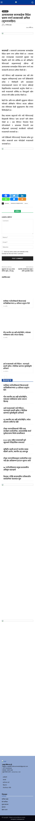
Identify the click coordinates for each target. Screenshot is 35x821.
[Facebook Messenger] (14, 199)
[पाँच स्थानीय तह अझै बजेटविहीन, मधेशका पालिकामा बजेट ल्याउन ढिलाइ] (17, 320)
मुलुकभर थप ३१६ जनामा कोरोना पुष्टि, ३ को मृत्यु (8, 270)
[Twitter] (14, 195)
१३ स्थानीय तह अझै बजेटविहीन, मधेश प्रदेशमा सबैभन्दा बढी (17, 421)
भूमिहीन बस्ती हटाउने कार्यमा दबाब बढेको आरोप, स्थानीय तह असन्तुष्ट (15, 450)
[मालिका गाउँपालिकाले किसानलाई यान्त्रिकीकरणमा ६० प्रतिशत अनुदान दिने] (17, 289)
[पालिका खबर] (3, 25)
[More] (22, 199)
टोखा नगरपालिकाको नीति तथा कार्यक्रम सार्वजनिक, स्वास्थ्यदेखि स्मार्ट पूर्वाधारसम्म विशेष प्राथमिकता (17, 431)
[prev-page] (3, 377)
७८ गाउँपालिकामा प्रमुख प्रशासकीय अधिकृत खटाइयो (16, 468)
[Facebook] (6, 195)
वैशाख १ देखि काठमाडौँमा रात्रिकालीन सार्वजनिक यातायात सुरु (17, 477)
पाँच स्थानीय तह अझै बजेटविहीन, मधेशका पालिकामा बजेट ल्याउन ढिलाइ (17, 333)
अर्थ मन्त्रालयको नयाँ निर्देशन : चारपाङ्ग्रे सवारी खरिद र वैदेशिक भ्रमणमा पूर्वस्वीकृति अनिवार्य (17, 366)
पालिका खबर (8, 25)
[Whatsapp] (6, 199)
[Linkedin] (22, 195)
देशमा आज (5, 11)
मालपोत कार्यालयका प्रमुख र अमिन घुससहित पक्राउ (25, 270)
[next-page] (6, 377)
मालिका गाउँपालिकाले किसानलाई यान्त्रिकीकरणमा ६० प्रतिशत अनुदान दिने (16, 302)
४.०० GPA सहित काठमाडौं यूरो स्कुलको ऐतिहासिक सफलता (14, 441)
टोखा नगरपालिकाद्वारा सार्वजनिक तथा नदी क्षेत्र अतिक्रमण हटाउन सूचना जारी (17, 459)
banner (26, 203)
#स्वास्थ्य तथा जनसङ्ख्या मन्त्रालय (17, 203)
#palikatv (7, 203)
